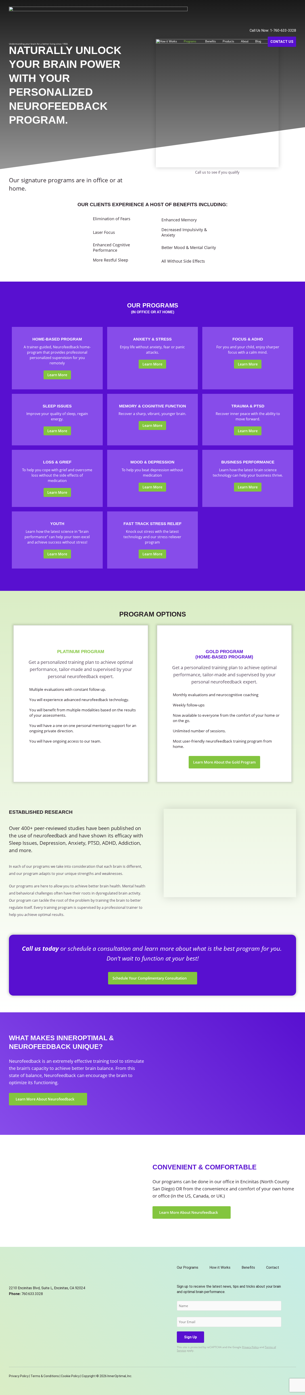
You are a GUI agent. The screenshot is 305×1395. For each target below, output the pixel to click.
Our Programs (187, 1267)
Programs (190, 41)
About (245, 41)
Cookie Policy (70, 1376)
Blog (258, 41)
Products (228, 41)
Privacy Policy (250, 1347)
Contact (272, 1267)
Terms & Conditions (45, 1376)
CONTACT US (281, 41)
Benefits (210, 41)
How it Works (168, 41)
